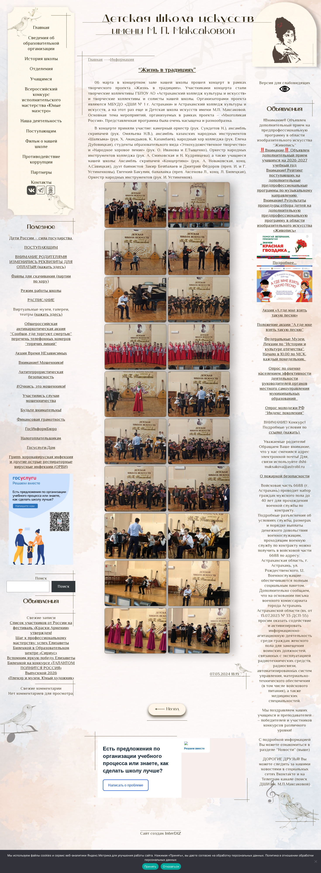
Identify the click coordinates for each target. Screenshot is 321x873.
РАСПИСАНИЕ (41, 300)
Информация (122, 59)
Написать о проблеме (125, 785)
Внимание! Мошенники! (41, 362)
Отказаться (171, 866)
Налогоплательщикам (41, 438)
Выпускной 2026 (41, 672)
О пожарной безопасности (284, 476)
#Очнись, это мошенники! (41, 386)
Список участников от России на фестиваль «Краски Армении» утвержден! (41, 627)
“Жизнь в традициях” (167, 69)
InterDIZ (173, 833)
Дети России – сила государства (41, 238)
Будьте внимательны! (41, 410)
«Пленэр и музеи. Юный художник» (41, 678)
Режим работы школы (41, 290)
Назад (172, 709)
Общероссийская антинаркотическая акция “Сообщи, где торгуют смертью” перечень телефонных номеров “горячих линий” (41, 333)
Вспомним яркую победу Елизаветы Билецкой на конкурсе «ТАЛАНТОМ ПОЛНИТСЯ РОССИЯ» (41, 662)
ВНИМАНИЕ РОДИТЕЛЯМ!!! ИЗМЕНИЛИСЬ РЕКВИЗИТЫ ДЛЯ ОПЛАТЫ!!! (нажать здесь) (40, 261)
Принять (150, 866)
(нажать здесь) (48, 314)
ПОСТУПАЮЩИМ (41, 247)
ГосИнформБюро (41, 428)
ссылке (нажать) (284, 432)
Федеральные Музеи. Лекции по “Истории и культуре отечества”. (284, 344)
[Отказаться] (315, 861)
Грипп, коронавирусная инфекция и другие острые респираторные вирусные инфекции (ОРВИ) (41, 461)
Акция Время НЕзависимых (41, 353)
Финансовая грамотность (41, 419)
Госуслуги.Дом (41, 447)
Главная (95, 59)
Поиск (41, 578)
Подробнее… (285, 262)
